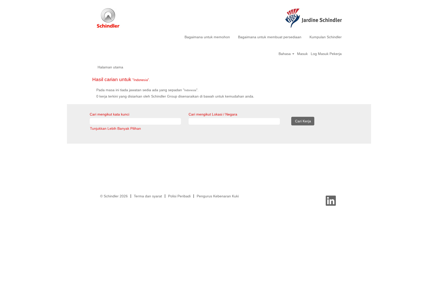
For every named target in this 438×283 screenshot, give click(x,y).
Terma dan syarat (148, 196)
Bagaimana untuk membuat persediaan (269, 37)
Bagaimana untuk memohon (207, 37)
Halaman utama (110, 67)
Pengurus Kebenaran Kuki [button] (218, 196)
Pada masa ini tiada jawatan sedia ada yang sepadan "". (147, 90)
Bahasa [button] (285, 54)
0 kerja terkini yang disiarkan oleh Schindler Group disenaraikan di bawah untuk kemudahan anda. (175, 96)
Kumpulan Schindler (325, 37)
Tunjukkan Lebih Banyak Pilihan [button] (115, 128)
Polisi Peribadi (179, 196)
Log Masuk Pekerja (326, 54)
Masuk (302, 54)
